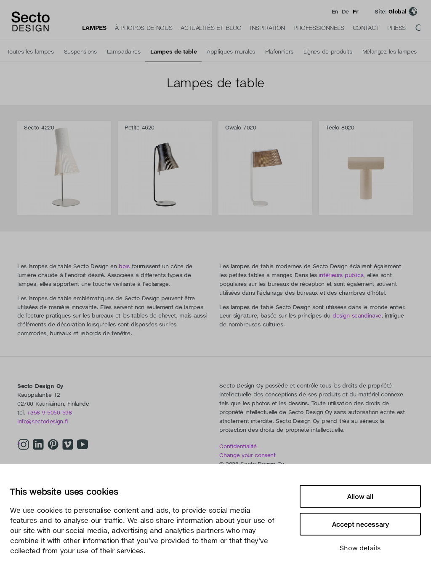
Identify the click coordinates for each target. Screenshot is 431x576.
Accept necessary (360, 524)
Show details (360, 548)
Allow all (360, 496)
